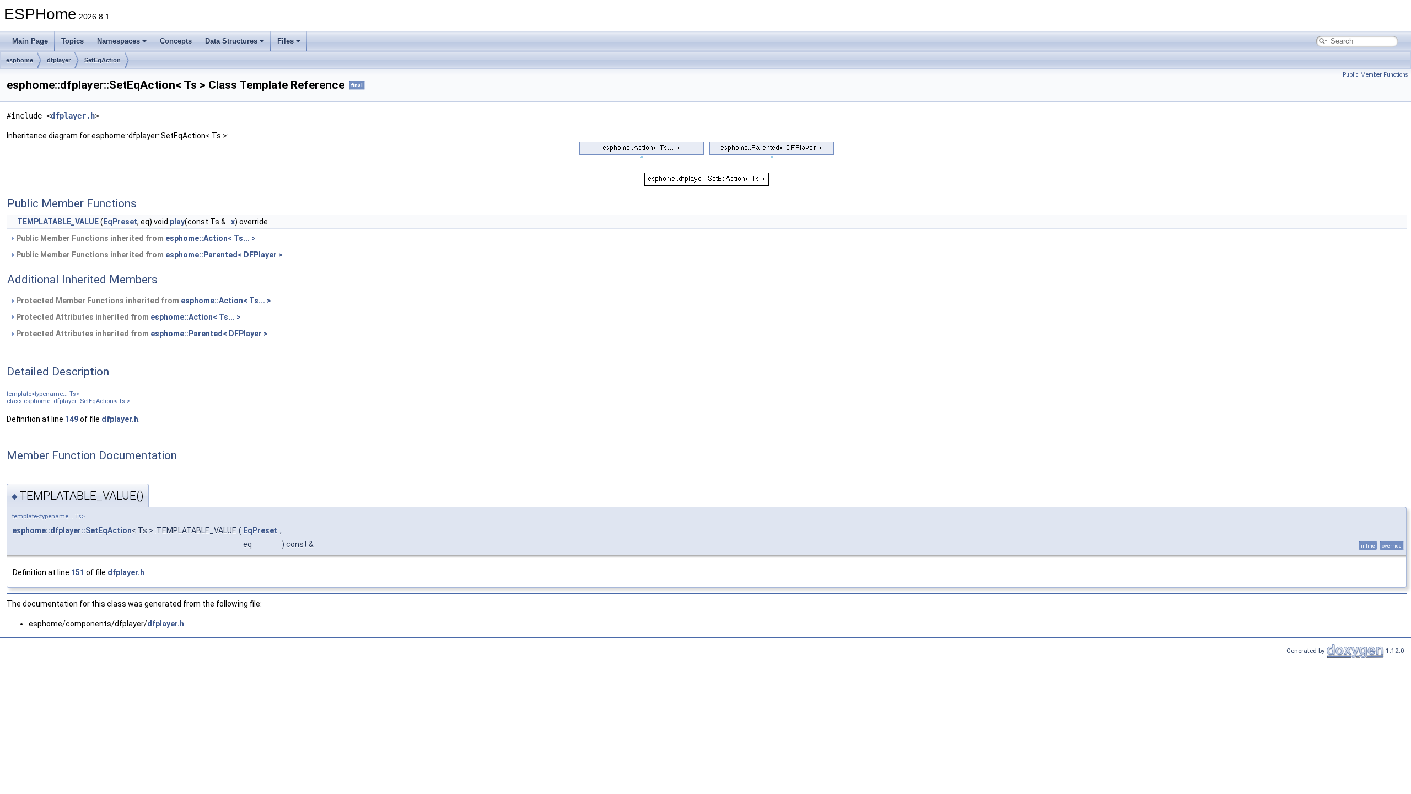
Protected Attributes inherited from (127, 317)
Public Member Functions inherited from (135, 238)
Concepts (176, 41)
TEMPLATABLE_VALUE (58, 221)
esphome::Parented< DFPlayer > (224, 254)
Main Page (30, 41)
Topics (72, 41)
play (177, 221)
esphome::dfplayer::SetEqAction (72, 530)
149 (71, 419)
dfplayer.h (73, 115)
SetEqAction (102, 60)
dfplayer (59, 60)
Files (285, 41)
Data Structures (231, 41)
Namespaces (118, 41)
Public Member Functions (1375, 74)
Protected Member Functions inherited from (142, 300)
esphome (19, 60)
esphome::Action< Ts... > (210, 238)
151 (77, 572)
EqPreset (120, 221)
